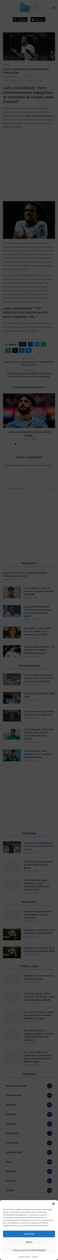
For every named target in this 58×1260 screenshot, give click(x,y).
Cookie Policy (24, 1256)
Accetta (29, 1234)
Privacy (35, 1256)
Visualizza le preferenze (29, 1250)
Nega (29, 1242)
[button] (53, 1203)
